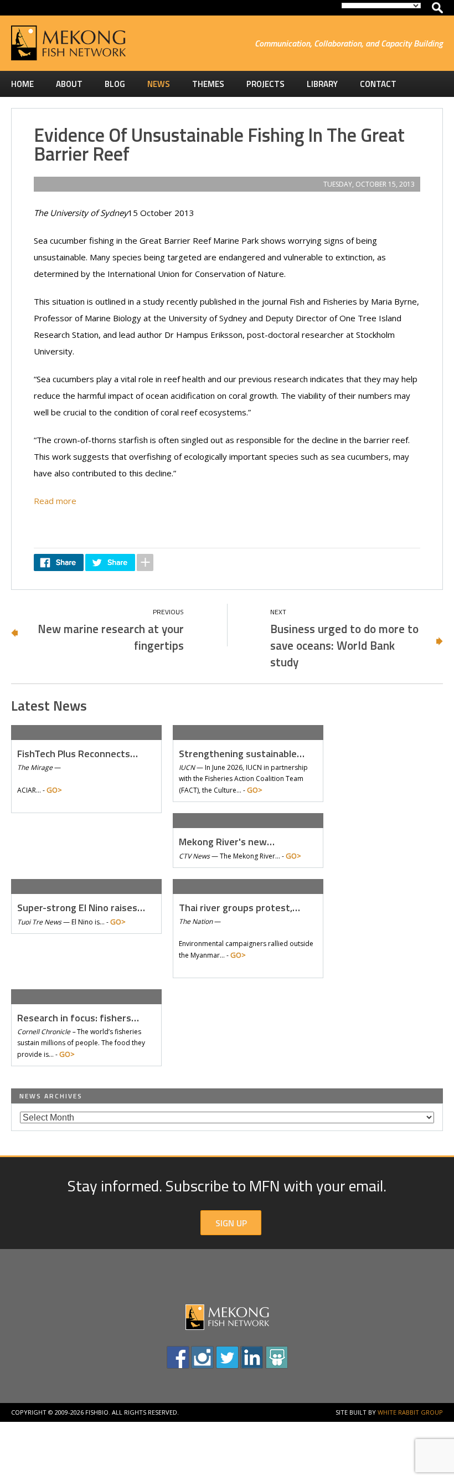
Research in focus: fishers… (78, 1017)
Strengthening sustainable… (242, 753)
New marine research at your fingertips (111, 637)
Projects (265, 84)
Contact (378, 84)
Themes (208, 84)
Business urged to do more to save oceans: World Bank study (344, 645)
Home (22, 84)
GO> (54, 790)
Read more (55, 500)
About (69, 84)
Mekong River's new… (227, 841)
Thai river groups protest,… (239, 907)
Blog (115, 84)
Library (322, 84)
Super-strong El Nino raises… (81, 907)
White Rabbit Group (410, 1412)
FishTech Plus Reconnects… (77, 753)
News (158, 84)
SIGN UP (231, 1223)
